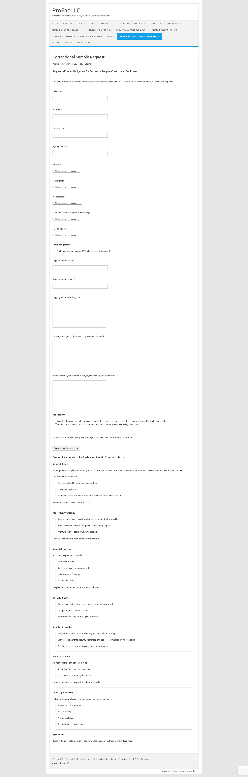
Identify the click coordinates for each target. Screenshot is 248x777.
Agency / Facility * (60, 146)
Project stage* (59, 197)
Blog (93, 24)
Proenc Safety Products (63, 759)
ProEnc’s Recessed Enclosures (165, 24)
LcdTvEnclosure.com (62, 24)
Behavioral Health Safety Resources (138, 36)
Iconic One (166, 771)
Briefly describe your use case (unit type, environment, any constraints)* (85, 376)
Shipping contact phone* (64, 279)
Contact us (106, 24)
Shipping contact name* (63, 261)
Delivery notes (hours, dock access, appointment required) (78, 336)
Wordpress (193, 771)
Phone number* (60, 128)
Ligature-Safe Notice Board (65, 30)
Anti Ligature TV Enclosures (131, 24)
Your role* (57, 165)
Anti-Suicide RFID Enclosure (98, 30)
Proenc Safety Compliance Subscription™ (71, 43)
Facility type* (58, 181)
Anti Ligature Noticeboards (105, 759)
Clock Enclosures (84, 759)
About (81, 24)
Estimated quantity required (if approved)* (71, 213)
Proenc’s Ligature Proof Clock (130, 30)
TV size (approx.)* (60, 229)
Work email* (58, 110)
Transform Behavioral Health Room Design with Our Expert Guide (83, 36)
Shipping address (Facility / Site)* (67, 297)
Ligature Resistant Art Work (165, 30)
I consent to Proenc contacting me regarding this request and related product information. (92, 437)
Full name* (57, 91)
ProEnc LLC (66, 10)
